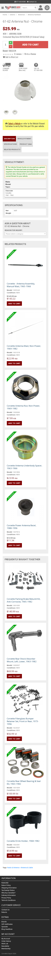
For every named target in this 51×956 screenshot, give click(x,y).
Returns (4, 912)
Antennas (21, 15)
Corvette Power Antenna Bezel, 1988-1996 (21, 527)
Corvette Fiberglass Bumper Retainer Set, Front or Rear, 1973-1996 (23, 721)
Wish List (4, 944)
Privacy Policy (6, 898)
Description (9, 138)
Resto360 (4, 883)
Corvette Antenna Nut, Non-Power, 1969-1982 (23, 407)
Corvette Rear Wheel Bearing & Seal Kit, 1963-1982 (24, 782)
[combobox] (25, 234)
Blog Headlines (6, 929)
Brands (4, 922)
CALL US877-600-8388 (38, 69)
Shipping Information (9, 888)
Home (5, 15)
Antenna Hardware (34, 15)
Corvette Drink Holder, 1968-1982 (23, 840)
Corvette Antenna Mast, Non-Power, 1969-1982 (24, 347)
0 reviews (18, 53)
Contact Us (32, 2)
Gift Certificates (7, 924)
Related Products (12, 149)
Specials (4, 927)
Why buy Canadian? (8, 893)
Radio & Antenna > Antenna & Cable (20, 868)
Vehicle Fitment (24, 138)
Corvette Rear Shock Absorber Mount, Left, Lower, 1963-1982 (22, 660)
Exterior (12, 15)
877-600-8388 (21, 2)
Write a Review (30, 53)
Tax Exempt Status (7, 890)
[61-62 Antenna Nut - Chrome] (25, 90)
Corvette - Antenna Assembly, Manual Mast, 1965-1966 (21, 285)
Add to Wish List (11, 57)
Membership (6, 949)
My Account (5, 939)
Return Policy (6, 885)
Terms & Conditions (8, 900)
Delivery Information (8, 895)
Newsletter (5, 946)
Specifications (10, 144)
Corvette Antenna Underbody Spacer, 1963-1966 (24, 467)
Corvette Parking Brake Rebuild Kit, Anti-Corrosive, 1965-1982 (23, 600)
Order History (6, 941)
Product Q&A (26, 144)
